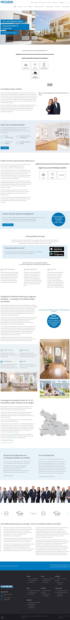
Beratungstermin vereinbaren (9, 32)
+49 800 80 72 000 (46, 594)
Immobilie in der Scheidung (8, 142)
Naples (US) (29, 600)
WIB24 (23, 467)
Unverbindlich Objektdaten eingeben (60, 566)
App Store (33, 251)
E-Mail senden (43, 2)
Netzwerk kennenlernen (8, 475)
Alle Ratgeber (4, 147)
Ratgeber (30, 6)
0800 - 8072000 (35, 2)
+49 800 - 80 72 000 (46, 580)
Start (15, 6)
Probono (40, 459)
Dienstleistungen (65, 6)
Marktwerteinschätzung (17, 545)
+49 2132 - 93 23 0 (60, 582)
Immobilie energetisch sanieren (25, 142)
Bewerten (12, 436)
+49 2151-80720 (7, 597)
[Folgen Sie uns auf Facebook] (65, 616)
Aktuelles (56, 2)
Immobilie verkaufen (16, 434)
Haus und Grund (20, 470)
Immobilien (20, 6)
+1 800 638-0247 (60, 594)
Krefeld (58, 551)
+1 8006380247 (31, 606)
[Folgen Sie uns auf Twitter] (68, 616)
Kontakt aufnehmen (8, 224)
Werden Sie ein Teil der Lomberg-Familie (47, 476)
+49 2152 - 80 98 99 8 (33, 580)
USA (25, 6)
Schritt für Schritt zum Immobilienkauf (25, 136)
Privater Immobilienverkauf (9, 136)
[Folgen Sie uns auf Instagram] (67, 616)
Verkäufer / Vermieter (39, 6)
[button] (2, 617)
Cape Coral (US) (58, 588)
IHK (22, 465)
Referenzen (57, 6)
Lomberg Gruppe (49, 6)
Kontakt (50, 2)
